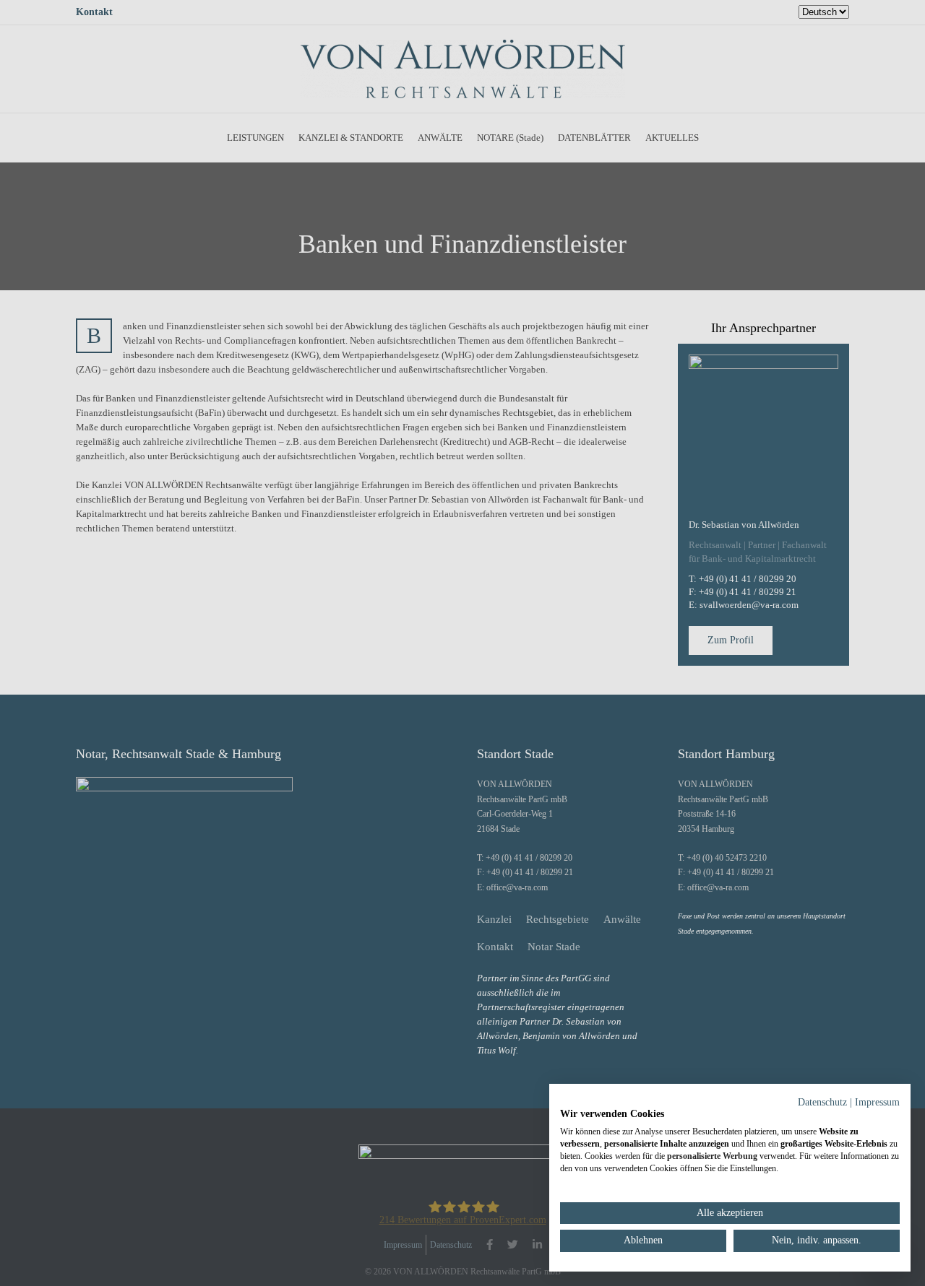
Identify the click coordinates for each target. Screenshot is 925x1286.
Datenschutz (822, 1102)
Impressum (877, 1102)
